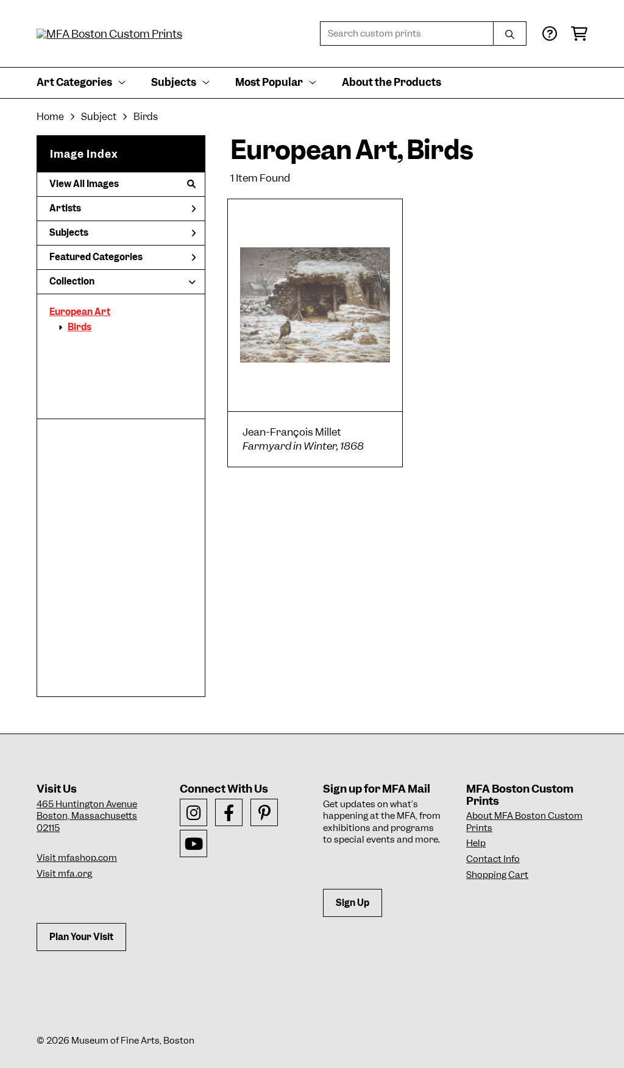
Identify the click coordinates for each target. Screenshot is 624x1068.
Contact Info (493, 859)
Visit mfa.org (64, 874)
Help (476, 843)
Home (50, 116)
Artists (65, 208)
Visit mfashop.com (77, 858)
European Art (79, 312)
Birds (79, 327)
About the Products (391, 82)
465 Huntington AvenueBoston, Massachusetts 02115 (87, 816)
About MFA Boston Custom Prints (524, 822)
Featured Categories (96, 257)
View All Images (84, 184)
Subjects (68, 233)
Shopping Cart (497, 875)
